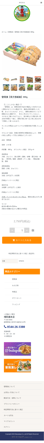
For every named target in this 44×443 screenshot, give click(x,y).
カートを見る (8, 415)
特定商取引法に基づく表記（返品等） (22, 253)
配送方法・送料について (12, 398)
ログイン (7, 427)
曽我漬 (10, 32)
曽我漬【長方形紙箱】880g (24, 32)
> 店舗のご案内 (9, 314)
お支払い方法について (12, 392)
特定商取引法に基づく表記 (13, 409)
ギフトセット (17, 298)
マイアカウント (9, 421)
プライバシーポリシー (12, 404)
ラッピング (16, 304)
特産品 (14, 292)
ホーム (4, 32)
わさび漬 (15, 285)
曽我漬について (9, 386)
